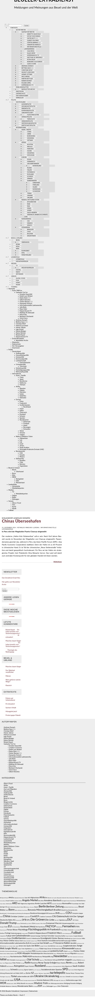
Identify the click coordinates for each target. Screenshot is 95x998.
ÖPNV (59, 986)
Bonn (18, 244)
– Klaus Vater (11, 760)
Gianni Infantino (69, 936)
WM (49, 983)
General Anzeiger (35, 936)
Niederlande (74, 956)
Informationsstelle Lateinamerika (31, 305)
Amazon (77, 897)
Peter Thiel (2, 963)
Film (17, 280)
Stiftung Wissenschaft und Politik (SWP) (11, 973)
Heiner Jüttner (27, 74)
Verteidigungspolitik (29, 123)
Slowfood (39, 969)
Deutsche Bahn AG (8, 920)
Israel (29, 208)
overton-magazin (65, 960)
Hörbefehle (20, 259)
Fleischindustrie (33, 115)
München (8, 956)
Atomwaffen (67, 903)
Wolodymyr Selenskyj (11, 986)
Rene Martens (61, 963)
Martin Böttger (27, 78)
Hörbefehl (7, 822)
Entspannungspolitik (68, 923)
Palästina (79, 960)
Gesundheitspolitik (28, 106)
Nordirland (37, 166)
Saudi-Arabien (32, 212)
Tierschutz (31, 119)
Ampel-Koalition (10, 900)
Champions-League (77, 913)
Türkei (29, 193)
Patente (83, 960)
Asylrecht (54, 903)
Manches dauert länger (13, 641)
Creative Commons (10, 804)
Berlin (42, 906)
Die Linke (49, 920)
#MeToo (11, 897)
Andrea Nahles (18, 900)
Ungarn (30, 197)
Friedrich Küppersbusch (37, 933)
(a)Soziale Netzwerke (19, 897)
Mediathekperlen (22, 261)
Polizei (18, 963)
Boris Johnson (18, 910)
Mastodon (20, 91)
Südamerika (26, 227)
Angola (29, 146)
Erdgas (75, 923)
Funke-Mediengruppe (66, 933)
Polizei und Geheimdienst (10, 699)
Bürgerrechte (8, 802)
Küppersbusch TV (33, 55)
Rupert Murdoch (29, 966)
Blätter (3, 910)
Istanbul (51, 943)
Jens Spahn (27, 946)
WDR (3, 983)
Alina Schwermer (70, 897)
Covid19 (34, 916)
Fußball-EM (3, 936)
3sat (25, 897)
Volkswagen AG (56, 980)
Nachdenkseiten (16, 956)
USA (28, 221)
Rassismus (34, 963)
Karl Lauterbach (35, 948)
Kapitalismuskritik (10, 831)
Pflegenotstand (8, 963)
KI (52, 948)
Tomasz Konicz (8, 976)
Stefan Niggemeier (79, 969)
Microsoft (67, 953)
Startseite (14, 27)
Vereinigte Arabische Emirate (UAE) (32, 449)
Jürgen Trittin (21, 948)
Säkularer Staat (9, 861)
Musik (18, 284)
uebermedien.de (23, 976)
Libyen (65, 951)
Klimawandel (68, 948)
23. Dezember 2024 (9, 527)
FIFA (78, 927)
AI (46, 897)
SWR (25, 973)
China (29, 132)
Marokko (30, 149)
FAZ (48, 926)
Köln (17, 246)
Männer (8, 676)
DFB (24, 920)
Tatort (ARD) (47, 973)
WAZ (79, 980)
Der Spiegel (78, 916)
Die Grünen (37, 919)
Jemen (29, 210)
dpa (27, 923)
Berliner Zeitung (55, 906)
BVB (57, 913)
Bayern (36, 907)
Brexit (63, 910)
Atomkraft (59, 903)
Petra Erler (31, 59)
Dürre (33, 923)
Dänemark (36, 182)
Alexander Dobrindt (61, 897)
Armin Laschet (41, 903)
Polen (29, 159)
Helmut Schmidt (26, 940)
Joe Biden (35, 946)
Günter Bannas (58, 938)
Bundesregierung (12, 913)
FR (48, 930)
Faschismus (41, 927)
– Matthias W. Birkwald (15, 764)
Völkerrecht (63, 980)
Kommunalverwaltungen (11, 951)
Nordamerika (26, 219)
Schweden (36, 191)
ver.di (22, 980)
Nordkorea (31, 136)
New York (70, 956)
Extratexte (7, 813)
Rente (69, 963)
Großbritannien (33, 163)
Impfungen (67, 940)
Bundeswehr (52, 913)
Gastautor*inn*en (28, 32)
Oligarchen (42, 960)
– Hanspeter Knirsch (14, 755)
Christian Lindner (17, 916)
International (21, 127)
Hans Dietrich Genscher (76, 938)
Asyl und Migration (10, 789)
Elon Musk (43, 923)
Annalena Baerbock (52, 900)
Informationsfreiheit (10, 824)
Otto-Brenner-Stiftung (50, 960)
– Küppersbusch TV (14, 762)
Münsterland (26, 255)
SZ (32, 973)
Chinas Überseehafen (21, 521)
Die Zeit (56, 920)
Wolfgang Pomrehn (70, 983)
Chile (29, 231)
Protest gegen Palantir (13, 715)
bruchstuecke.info (71, 910)
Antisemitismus (81, 900)
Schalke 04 (2, 969)
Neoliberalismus (37, 956)
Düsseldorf (38, 923)
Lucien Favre (70, 951)
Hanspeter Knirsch (34, 44)
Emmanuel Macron (53, 923)
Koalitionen (78, 948)
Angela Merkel (30, 900)
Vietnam (30, 140)
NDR (30, 956)
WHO (15, 983)
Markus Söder (79, 951)
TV (17, 265)
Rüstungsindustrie (57, 966)
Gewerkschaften (60, 936)
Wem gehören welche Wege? (13, 680)
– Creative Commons (14, 747)
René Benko (75, 963)
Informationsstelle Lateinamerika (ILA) (14, 943)
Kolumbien (2, 951)
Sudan (29, 151)
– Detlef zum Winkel (14, 749)
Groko (9, 938)
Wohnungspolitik (9, 883)
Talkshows (40, 973)
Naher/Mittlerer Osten (11, 846)
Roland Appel (26, 83)
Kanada (29, 223)
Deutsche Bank (19, 920)
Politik (13, 100)
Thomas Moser (70, 973)
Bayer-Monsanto (30, 907)
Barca (25, 907)
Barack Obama (20, 907)
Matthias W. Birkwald (34, 57)
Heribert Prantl (34, 940)
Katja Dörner (47, 948)
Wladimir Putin (41, 983)
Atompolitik (8, 791)
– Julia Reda (11, 759)
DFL (28, 920)
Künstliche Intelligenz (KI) (42, 951)
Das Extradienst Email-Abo (11, 578)
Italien (29, 170)
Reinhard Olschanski (34, 61)
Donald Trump (8, 923)
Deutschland (21, 102)
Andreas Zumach (27, 66)
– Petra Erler (11, 766)
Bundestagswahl (26, 913)
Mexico (29, 225)
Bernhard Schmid (68, 907)
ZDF (39, 986)
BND (7, 910)
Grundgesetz (45, 938)
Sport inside (71, 969)
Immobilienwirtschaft (56, 941)
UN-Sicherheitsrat (75, 976)
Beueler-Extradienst (12, 991)
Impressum (19, 98)
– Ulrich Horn (12, 770)
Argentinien (31, 236)
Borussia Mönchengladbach (40, 910)
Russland (30, 174)
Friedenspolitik (25, 933)
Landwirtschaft (27, 112)
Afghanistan (31, 202)
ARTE (49, 903)
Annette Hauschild (34, 34)
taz (52, 972)
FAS (37, 927)
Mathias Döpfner (10, 953)
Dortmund (23, 923)
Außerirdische (8, 794)
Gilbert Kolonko (33, 40)
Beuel (18, 240)
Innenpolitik (26, 108)
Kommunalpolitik (28, 110)
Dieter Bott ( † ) (32, 38)
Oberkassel (26, 242)
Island (35, 187)
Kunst (18, 282)
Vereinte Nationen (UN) (45, 980)
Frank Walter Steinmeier (67, 929)
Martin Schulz (3, 953)
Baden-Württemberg (12, 907)
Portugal (22, 963)
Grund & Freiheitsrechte (33, 938)
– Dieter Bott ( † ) (13, 751)
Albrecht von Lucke (52, 897)
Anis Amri (41, 900)
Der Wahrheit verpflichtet (10, 671)
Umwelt (68, 976)
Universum (7, 874)
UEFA (32, 976)
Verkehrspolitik (27, 121)
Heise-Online (8, 941)
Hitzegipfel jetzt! (11, 711)
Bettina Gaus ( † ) (27, 68)
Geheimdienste (23, 936)
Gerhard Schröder (47, 936)
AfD (29, 897)
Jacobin (73, 943)
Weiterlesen (57, 562)
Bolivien (30, 233)
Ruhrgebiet (26, 250)
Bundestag (19, 913)
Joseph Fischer (43, 946)
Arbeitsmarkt (9, 903)
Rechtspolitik (8, 857)
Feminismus (59, 926)
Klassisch (9, 685)
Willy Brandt (21, 983)
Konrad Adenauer (21, 951)
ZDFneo (44, 986)
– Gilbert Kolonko (13, 771)
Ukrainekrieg (51, 976)
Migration (73, 953)
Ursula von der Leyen (7, 980)
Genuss (13, 276)
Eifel (23, 253)
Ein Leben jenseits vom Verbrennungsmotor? (13, 631)
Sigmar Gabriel (28, 969)
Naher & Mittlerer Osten (30, 199)
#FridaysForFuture (4, 897)
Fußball (14, 287)
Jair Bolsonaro (79, 943)
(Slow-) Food (20, 278)
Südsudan (30, 155)
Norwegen (36, 189)
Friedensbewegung (16, 933)
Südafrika (30, 153)
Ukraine (30, 195)
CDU (69, 913)
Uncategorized (9, 872)
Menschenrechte (48, 953)
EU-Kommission (16, 926)
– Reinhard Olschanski (14, 768)
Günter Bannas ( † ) (34, 42)
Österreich (31, 172)
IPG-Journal (33, 943)
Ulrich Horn (31, 64)
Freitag (7, 933)
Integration (7, 828)
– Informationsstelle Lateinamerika (19, 757)
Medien (13, 263)
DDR (71, 916)
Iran (28, 204)
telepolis (59, 972)
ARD (14, 903)
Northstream (80, 956)
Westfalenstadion (10, 983)
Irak (28, 206)
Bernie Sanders (75, 907)
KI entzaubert (10, 704)
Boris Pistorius (24, 910)
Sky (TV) (35, 969)
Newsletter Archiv (28, 89)
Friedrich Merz (54, 933)
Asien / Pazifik (26, 129)
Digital (18, 270)
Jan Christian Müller (11, 946)
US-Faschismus (9, 876)
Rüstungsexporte (49, 966)
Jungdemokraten (69, 946)
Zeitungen (19, 274)
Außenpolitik (26, 104)
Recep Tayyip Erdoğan (47, 963)
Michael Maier (60, 953)
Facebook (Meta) (27, 927)
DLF (69, 919)
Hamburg (67, 938)
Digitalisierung (63, 920)
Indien (73, 941)
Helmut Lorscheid (28, 72)
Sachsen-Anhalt (11, 707)
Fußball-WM (10, 936)
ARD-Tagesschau (22, 903)
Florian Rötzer (12, 930)
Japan (29, 134)
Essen (6, 927)
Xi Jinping (35, 986)
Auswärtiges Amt (76, 903)
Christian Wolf (27, 70)
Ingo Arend (26, 76)
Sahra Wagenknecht (67, 966)
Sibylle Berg (21, 969)
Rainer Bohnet (27, 81)
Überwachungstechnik (11, 868)
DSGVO (30, 923)
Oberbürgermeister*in (21, 960)
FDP (53, 926)
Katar (42, 949)
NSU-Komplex (11, 960)
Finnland (36, 185)
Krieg (26, 951)
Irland (29, 168)
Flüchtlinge (23, 930)
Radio (18, 272)
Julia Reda (30, 51)
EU (10, 926)
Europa (24, 157)
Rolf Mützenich (10, 966)
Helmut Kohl (19, 940)
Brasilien (30, 229)
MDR (15, 953)
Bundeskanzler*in (4, 913)
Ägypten (30, 144)
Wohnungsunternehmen (57, 983)
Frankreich (31, 161)
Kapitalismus (28, 948)
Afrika (24, 142)
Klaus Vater (31, 53)
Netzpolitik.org (47, 956)
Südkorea (30, 138)
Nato (25, 956)
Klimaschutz (58, 948)
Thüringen (2, 976)
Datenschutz (20, 93)
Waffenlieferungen (72, 980)
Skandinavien (32, 180)
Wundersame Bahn (25, 986)
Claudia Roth (27, 916)
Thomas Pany (79, 973)
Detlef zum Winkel (33, 36)
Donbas (18, 923)
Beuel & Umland (16, 238)
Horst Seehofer (42, 940)
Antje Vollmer (3, 903)
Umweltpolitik (27, 117)
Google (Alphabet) (78, 936)
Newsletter (7, 848)
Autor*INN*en (21, 30)
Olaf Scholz (33, 959)
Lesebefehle (15, 257)
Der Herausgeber (22, 95)
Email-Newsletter (22, 87)
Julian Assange (59, 946)
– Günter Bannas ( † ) (14, 753)
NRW (17, 248)
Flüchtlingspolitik (37, 929)
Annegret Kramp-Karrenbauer (69, 900)
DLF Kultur (75, 920)
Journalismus (52, 946)
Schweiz (30, 176)
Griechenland (3, 938)
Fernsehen (68, 926)
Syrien (28, 973)
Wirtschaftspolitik (28, 125)
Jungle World (11, 948)
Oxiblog (74, 960)
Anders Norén (13, 995)
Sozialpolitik (8, 863)
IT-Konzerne (58, 943)
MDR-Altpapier (23, 953)
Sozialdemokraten (48, 970)
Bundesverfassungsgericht (39, 913)
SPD (65, 969)
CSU (54, 916)
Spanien (29, 178)
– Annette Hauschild (14, 746)
